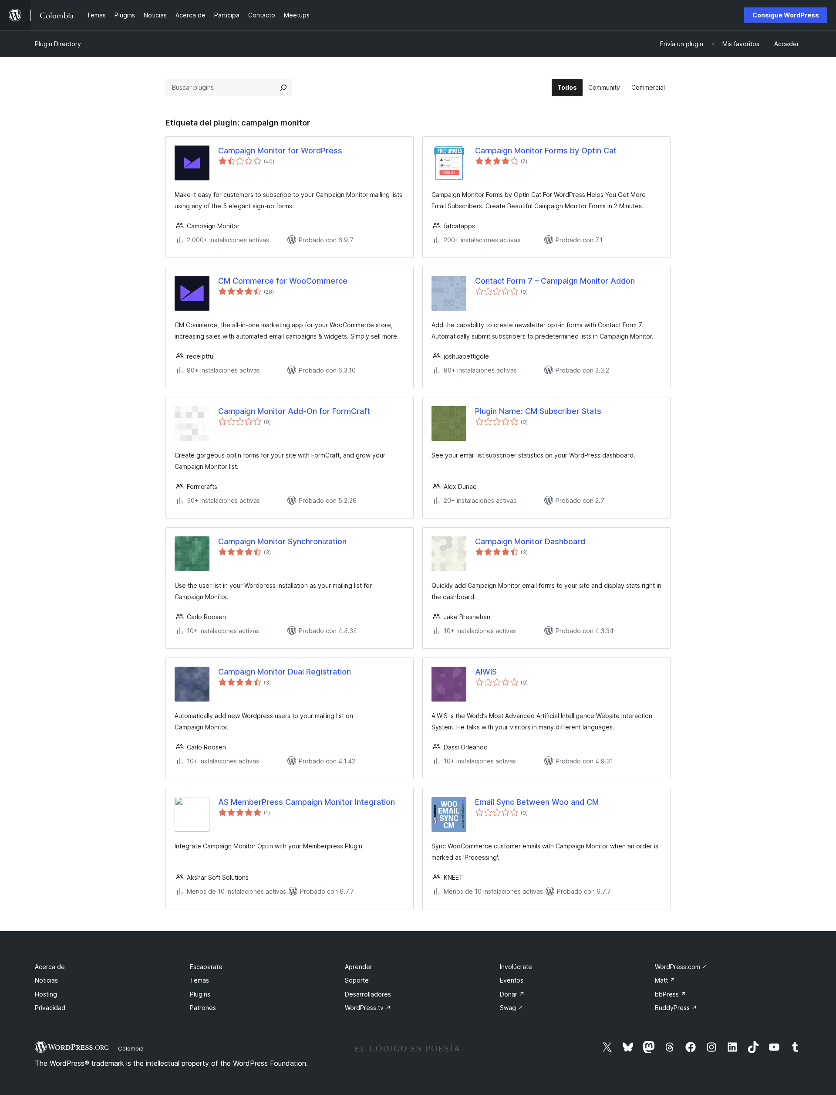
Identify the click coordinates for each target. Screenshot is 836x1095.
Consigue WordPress (785, 15)
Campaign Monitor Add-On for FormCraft (294, 411)
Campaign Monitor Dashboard (530, 541)
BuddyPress (676, 1007)
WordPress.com (681, 966)
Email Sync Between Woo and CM (537, 802)
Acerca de (50, 966)
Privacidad (50, 1007)
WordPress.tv (368, 1007)
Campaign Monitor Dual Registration (284, 671)
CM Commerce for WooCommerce (282, 280)
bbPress (670, 994)
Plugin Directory (58, 43)
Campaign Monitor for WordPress (280, 150)
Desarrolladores (368, 994)
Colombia (131, 1048)
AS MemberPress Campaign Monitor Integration (306, 802)
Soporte (357, 980)
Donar (512, 994)
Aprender (358, 966)
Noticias (46, 980)
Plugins (200, 994)
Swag (511, 1007)
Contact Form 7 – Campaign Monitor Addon (555, 280)
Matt (665, 980)
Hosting (46, 994)
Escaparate (206, 966)
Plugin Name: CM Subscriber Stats (538, 411)
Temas (199, 980)
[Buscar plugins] (283, 87)
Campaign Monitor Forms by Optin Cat (546, 150)
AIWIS (486, 671)
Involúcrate (516, 966)
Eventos (511, 980)
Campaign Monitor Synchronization (282, 541)
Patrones (203, 1007)
